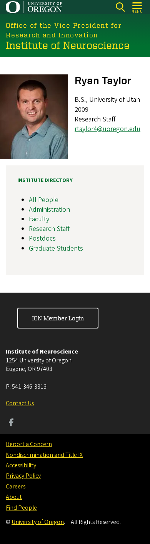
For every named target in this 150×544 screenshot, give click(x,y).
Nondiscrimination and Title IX (44, 455)
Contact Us (20, 403)
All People (43, 200)
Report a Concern (29, 444)
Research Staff (49, 229)
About (14, 497)
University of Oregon (38, 522)
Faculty (39, 219)
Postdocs (42, 238)
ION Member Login (58, 318)
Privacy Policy (23, 476)
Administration (49, 209)
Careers (15, 486)
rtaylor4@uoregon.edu (107, 129)
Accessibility (21, 465)
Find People (21, 508)
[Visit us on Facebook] (11, 423)
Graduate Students (56, 248)
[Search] (120, 7)
